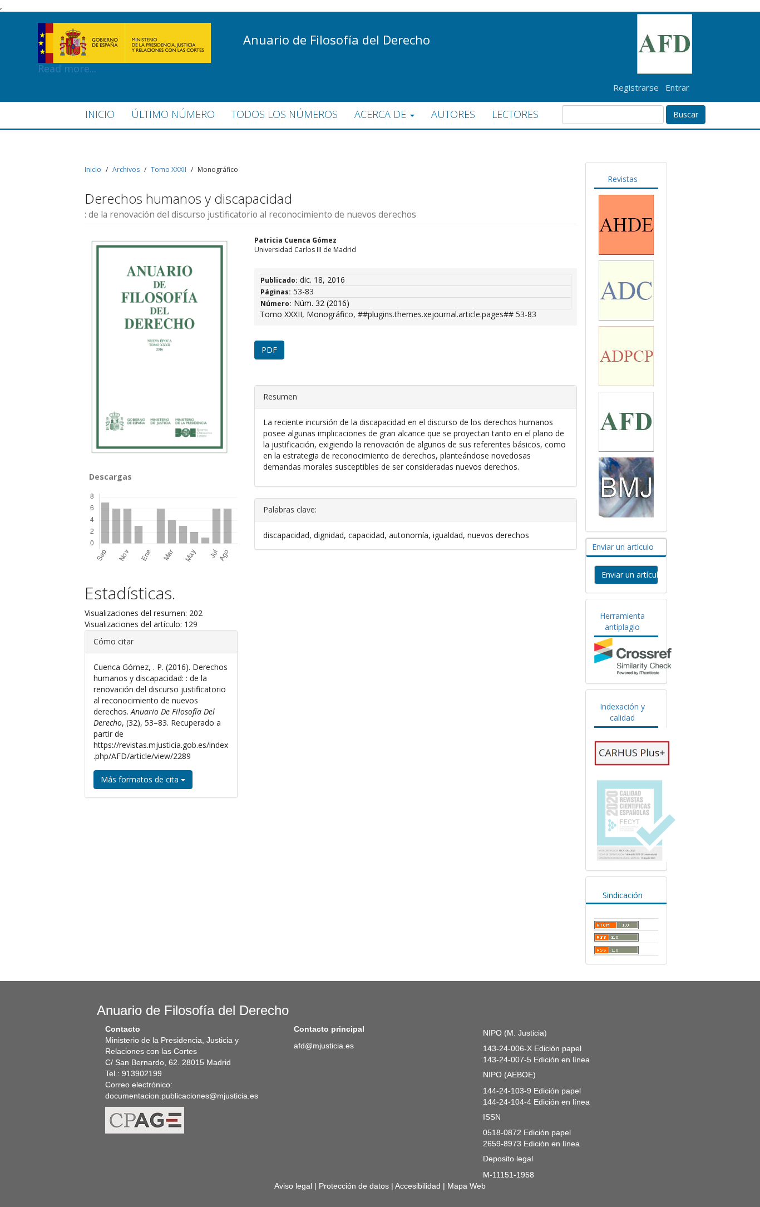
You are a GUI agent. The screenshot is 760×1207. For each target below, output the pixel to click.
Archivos (126, 169)
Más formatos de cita (141, 779)
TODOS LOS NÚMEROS (284, 114)
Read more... (124, 26)
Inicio (93, 169)
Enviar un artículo (629, 574)
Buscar (685, 114)
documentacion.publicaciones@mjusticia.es (181, 1095)
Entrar (677, 87)
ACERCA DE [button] (381, 114)
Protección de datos (354, 1185)
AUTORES (453, 114)
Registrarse (636, 87)
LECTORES (515, 114)
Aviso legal (293, 1185)
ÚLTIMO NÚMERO (173, 114)
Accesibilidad (418, 1185)
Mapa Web (466, 1185)
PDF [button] (269, 349)
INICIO (100, 114)
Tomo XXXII (168, 169)
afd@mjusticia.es (324, 1045)
